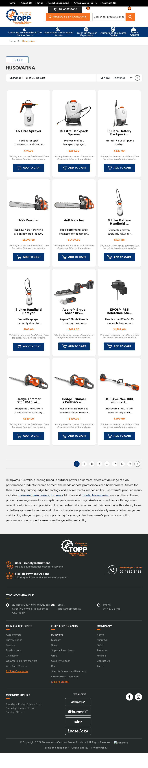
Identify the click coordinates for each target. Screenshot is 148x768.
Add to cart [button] (32, 167)
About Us (26, 3)
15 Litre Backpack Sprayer (74, 132)
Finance (101, 655)
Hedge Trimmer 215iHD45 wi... (28, 400)
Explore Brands (60, 681)
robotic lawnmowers (95, 495)
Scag (54, 645)
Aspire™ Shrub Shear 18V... (74, 311)
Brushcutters (13, 650)
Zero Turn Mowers (16, 666)
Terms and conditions (56, 747)
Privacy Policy (99, 747)
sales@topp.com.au (69, 608)
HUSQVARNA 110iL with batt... (119, 400)
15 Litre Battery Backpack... (119, 132)
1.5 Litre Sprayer (28, 131)
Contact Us (109, 3)
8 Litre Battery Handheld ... (119, 222)
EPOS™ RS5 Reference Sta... (119, 311)
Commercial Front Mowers (21, 660)
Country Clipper (60, 660)
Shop (40, 3)
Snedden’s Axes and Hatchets (68, 671)
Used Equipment (58, 3)
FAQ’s (100, 645)
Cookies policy (79, 747)
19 (130, 464)
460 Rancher (74, 220)
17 (115, 464)
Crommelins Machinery (65, 676)
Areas (100, 666)
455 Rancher (29, 220)
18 (122, 464)
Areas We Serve (84, 3)
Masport (56, 640)
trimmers (57, 495)
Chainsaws (12, 655)
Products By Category (69, 16)
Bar (53, 666)
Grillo (54, 655)
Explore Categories (17, 671)
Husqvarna (57, 634)
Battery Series (14, 640)
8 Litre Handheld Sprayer (29, 311)
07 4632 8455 (130, 572)
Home (12, 3)
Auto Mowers (13, 634)
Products (102, 650)
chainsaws (24, 495)
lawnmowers (41, 495)
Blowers (10, 645)
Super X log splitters (63, 650)
